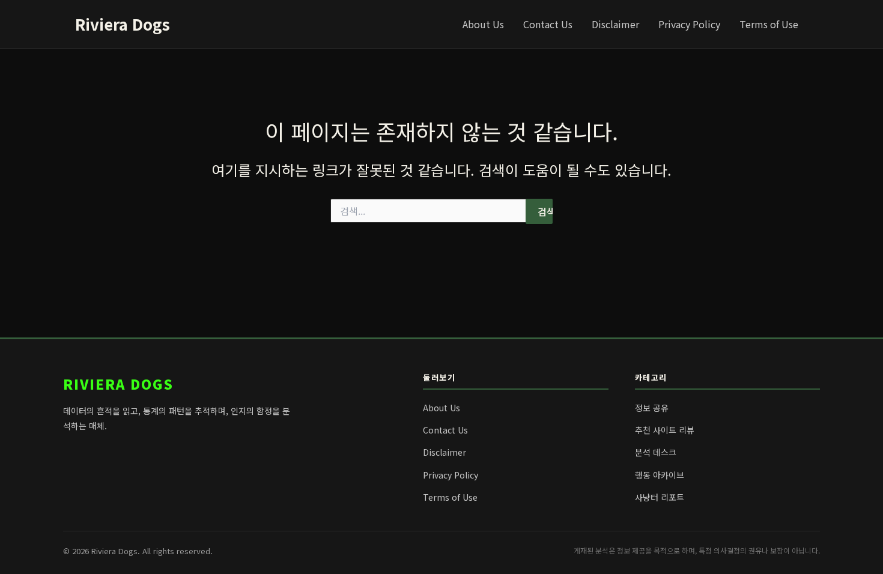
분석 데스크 (655, 452)
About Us (483, 24)
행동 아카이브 (659, 475)
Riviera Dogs (122, 24)
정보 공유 (652, 408)
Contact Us (547, 24)
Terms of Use (768, 24)
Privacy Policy (689, 24)
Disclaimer (615, 24)
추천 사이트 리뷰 (664, 430)
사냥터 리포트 (659, 497)
